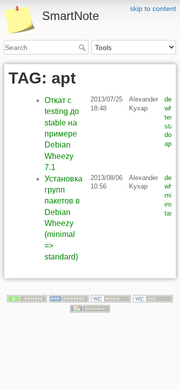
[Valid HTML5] (111, 298)
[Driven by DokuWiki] (90, 308)
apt (169, 144)
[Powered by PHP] (69, 298)
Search (83, 47)
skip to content (153, 8)
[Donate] (27, 298)
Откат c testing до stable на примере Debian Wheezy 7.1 (61, 134)
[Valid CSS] (153, 298)
